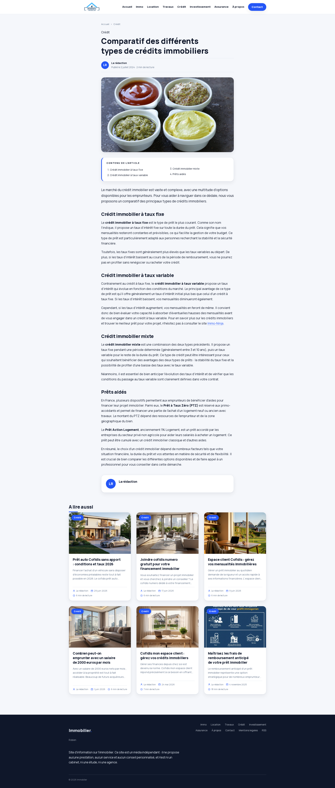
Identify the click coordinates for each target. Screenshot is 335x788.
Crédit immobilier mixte (186, 168)
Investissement (200, 7)
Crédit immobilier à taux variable (129, 175)
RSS (264, 730)
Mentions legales (248, 730)
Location (153, 7)
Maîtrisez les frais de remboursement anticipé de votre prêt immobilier (228, 658)
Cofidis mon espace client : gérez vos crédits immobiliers (164, 655)
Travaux (168, 7)
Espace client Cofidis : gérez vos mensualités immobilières (232, 561)
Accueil (127, 7)
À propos (238, 7)
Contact (257, 7)
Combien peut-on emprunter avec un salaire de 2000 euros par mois (94, 658)
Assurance (221, 7)
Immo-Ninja (215, 323)
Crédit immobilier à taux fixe (126, 169)
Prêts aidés (179, 174)
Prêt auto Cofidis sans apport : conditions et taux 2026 (97, 561)
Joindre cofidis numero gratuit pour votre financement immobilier (160, 564)
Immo (139, 7)
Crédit (181, 7)
